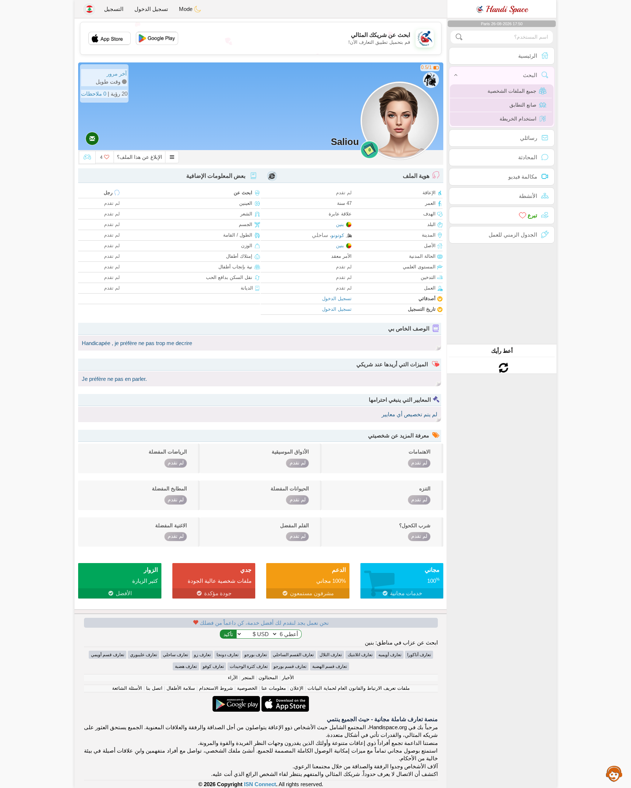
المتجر (248, 677)
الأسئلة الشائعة (127, 688)
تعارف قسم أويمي (107, 654)
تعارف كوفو (213, 666)
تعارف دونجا (227, 654)
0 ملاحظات (93, 94)
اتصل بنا (154, 688)
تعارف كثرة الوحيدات (249, 666)
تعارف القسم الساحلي (293, 654)
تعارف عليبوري (143, 654)
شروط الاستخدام (216, 688)
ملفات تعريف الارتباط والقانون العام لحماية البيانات (358, 688)
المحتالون (268, 677)
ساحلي (320, 235)
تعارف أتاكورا (419, 654)
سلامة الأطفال (181, 688)
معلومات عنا (273, 688)
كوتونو (337, 235)
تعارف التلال (331, 654)
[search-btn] (459, 37)
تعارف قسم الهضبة (329, 666)
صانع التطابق (522, 105)
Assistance (614, 773)
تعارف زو (202, 654)
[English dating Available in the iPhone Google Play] (236, 700)
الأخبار (288, 677)
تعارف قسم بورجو (290, 666)
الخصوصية (247, 688)
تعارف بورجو (255, 654)
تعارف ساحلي (175, 654)
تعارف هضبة (186, 666)
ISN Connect (260, 784)
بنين (340, 224)
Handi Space (505, 9)
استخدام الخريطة (518, 119)
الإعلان (296, 688)
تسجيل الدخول (151, 9)
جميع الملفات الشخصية (511, 91)
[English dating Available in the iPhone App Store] (284, 700)
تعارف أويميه (389, 654)
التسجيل (113, 9)
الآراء (233, 677)
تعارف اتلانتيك (360, 654)
